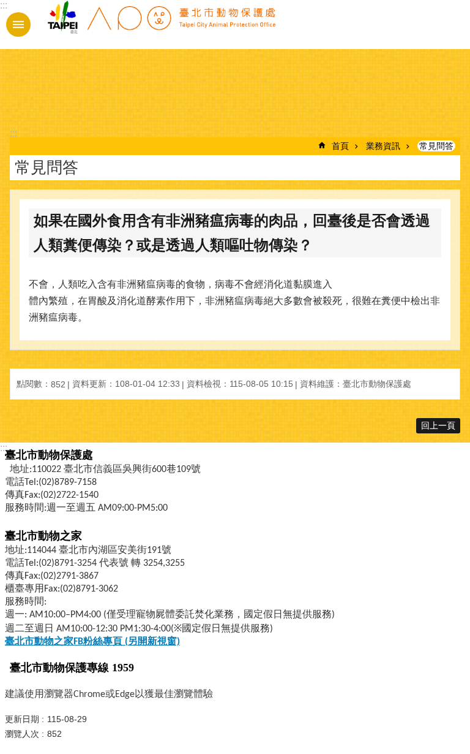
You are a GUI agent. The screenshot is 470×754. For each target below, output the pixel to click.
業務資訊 (383, 146)
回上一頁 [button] (438, 425)
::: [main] (13, 133)
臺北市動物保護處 (161, 24)
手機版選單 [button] (18, 24)
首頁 (340, 146)
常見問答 (436, 146)
